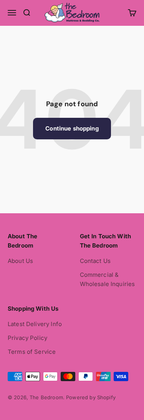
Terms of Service (32, 351)
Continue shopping (72, 128)
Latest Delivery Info (35, 324)
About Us (20, 260)
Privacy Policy (27, 337)
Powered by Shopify (91, 397)
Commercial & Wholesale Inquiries (107, 279)
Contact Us (95, 260)
